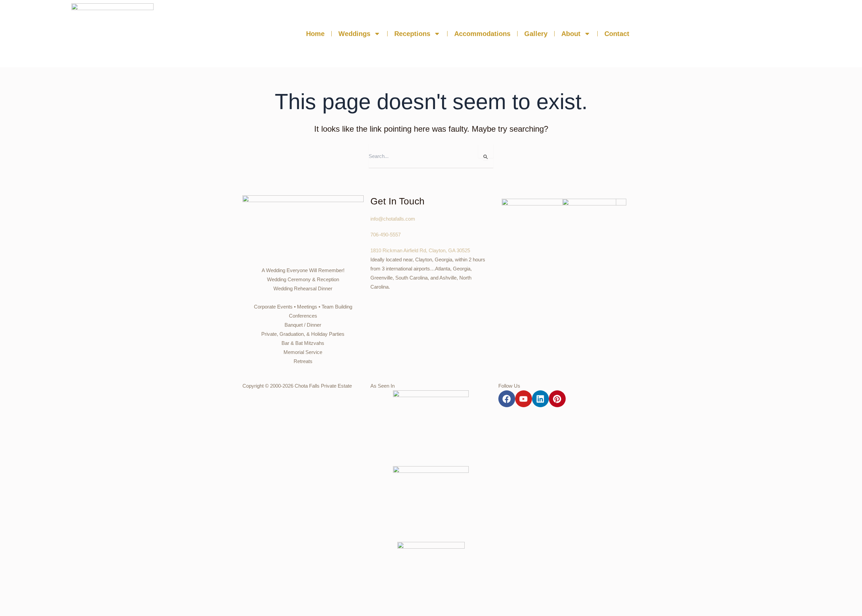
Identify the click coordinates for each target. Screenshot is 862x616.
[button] (752, 33)
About (571, 33)
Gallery (536, 33)
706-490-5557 (385, 234)
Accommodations (482, 33)
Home (315, 33)
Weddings (354, 33)
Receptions (412, 33)
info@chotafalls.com (392, 219)
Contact (616, 33)
